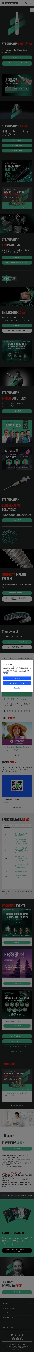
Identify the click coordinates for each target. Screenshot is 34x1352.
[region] (17, 676)
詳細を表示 (17, 688)
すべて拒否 (17, 678)
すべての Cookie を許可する (17, 683)
